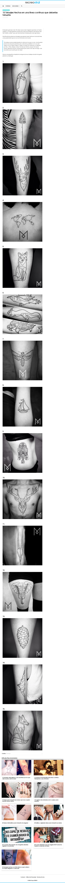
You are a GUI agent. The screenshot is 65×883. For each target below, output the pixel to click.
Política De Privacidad (31, 877)
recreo (32, 2)
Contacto (23, 877)
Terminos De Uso (40, 877)
